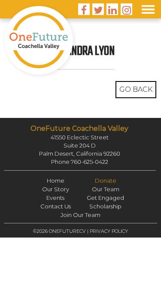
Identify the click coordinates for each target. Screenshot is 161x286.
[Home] (38, 40)
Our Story (55, 189)
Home (55, 180)
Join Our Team (80, 214)
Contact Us (55, 206)
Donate (105, 180)
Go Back (135, 89)
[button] (148, 8)
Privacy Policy (109, 231)
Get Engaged (105, 197)
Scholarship (105, 206)
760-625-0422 (89, 161)
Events (55, 197)
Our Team (105, 189)
